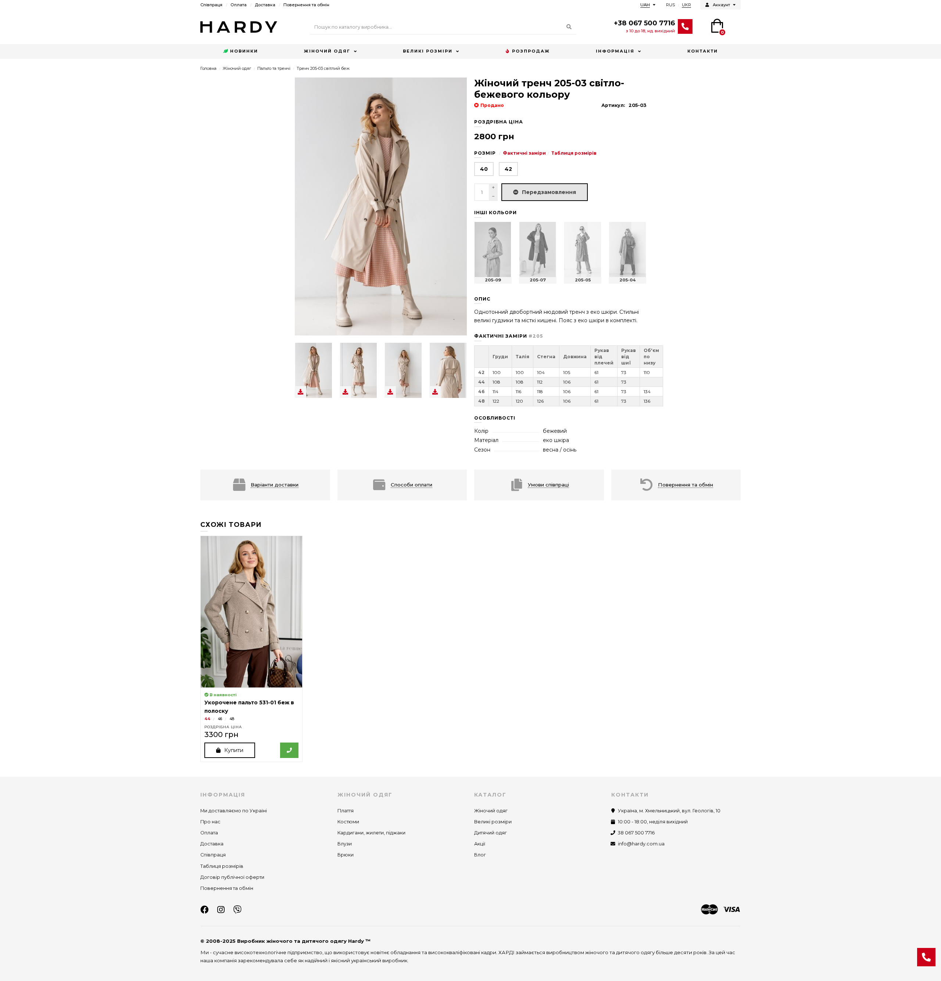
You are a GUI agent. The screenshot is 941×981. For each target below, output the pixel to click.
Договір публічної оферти (232, 877)
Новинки (244, 51)
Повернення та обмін (306, 4)
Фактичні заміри (524, 153)
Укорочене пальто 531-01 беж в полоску (249, 706)
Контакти (702, 51)
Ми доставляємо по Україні (233, 810)
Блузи (344, 844)
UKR (686, 4)
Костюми (348, 821)
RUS (670, 4)
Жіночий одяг (327, 51)
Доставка (265, 4)
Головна (208, 68)
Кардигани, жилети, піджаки (371, 833)
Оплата (238, 4)
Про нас (210, 821)
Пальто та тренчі (273, 68)
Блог (480, 855)
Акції (479, 844)
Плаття (345, 810)
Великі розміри (427, 51)
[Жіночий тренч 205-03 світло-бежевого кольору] (313, 370)
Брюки (345, 855)
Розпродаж (531, 51)
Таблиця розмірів (574, 153)
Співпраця (211, 4)
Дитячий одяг (490, 833)
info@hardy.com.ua (641, 844)
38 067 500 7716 (636, 833)
